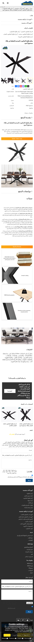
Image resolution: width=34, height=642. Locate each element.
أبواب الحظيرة (29, 528)
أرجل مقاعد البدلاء (28, 507)
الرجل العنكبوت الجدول (27, 31)
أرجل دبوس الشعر (28, 496)
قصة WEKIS (30, 566)
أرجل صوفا (30, 500)
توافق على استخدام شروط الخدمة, (20, 477)
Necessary (27, 638)
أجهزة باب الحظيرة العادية (27, 514)
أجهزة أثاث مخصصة (20, 8)
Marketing (4, 638)
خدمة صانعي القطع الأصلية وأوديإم (25, 535)
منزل (31, 8)
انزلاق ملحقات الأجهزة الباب (26, 524)
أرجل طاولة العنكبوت (8, 8)
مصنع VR (31, 568)
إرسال (29, 480)
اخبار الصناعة (30, 549)
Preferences (12, 638)
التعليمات (30, 540)
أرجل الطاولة (30, 493)
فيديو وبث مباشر (29, 556)
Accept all (7, 635)
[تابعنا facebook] (23, 620)
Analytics (19, 638)
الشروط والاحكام (11, 477)
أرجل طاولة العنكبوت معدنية (26, 34)
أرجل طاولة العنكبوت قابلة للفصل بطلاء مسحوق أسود (26, 424)
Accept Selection (16, 635)
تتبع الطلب (30, 538)
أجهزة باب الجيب (29, 521)
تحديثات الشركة (29, 552)
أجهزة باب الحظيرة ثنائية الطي (26, 517)
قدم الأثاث (30, 503)
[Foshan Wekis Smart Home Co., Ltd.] (27, 3)
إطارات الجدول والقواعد (27, 505)
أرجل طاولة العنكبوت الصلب (10, 34)
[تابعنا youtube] (27, 620)
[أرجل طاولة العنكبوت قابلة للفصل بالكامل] (9, 414)
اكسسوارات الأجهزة (28, 526)
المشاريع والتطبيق (28, 547)
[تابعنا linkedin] (18, 620)
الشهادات (30, 570)
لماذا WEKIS (30, 563)
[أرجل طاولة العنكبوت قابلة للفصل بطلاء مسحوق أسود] (25, 414)
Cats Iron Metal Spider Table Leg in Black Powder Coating (24, 92)
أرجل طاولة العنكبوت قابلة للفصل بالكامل (10, 424)
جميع (27, 8)
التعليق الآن (11, 434)
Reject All (26, 635)
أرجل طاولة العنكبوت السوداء (25, 36)
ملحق (28, 471)
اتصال (31, 572)
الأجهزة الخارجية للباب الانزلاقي (25, 519)
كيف (32, 554)
